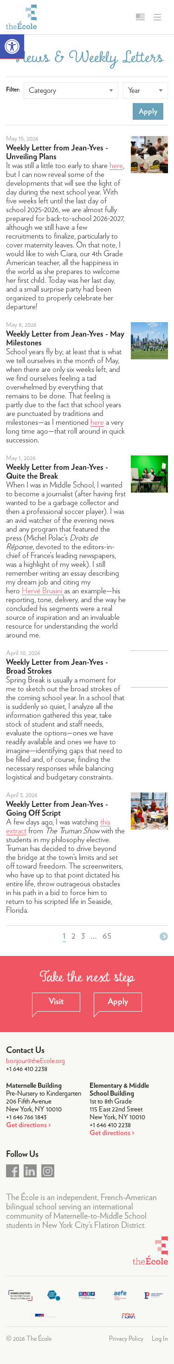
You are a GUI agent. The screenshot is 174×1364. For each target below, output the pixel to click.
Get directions (26, 1125)
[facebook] (12, 1170)
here (116, 165)
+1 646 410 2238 (26, 1068)
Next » (164, 936)
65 (107, 936)
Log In (160, 1339)
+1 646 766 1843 (26, 1117)
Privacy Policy (126, 1339)
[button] (12, 46)
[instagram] (47, 1170)
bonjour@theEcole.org (35, 1061)
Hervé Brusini (43, 591)
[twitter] (30, 1170)
